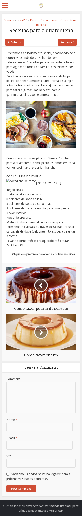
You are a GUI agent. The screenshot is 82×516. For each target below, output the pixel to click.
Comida (9, 20)
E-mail (11, 438)
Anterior (16, 42)
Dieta (44, 20)
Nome (11, 420)
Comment (13, 379)
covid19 (22, 20)
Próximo (66, 42)
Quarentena (68, 20)
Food (54, 20)
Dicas (34, 20)
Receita (41, 25)
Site (8, 456)
